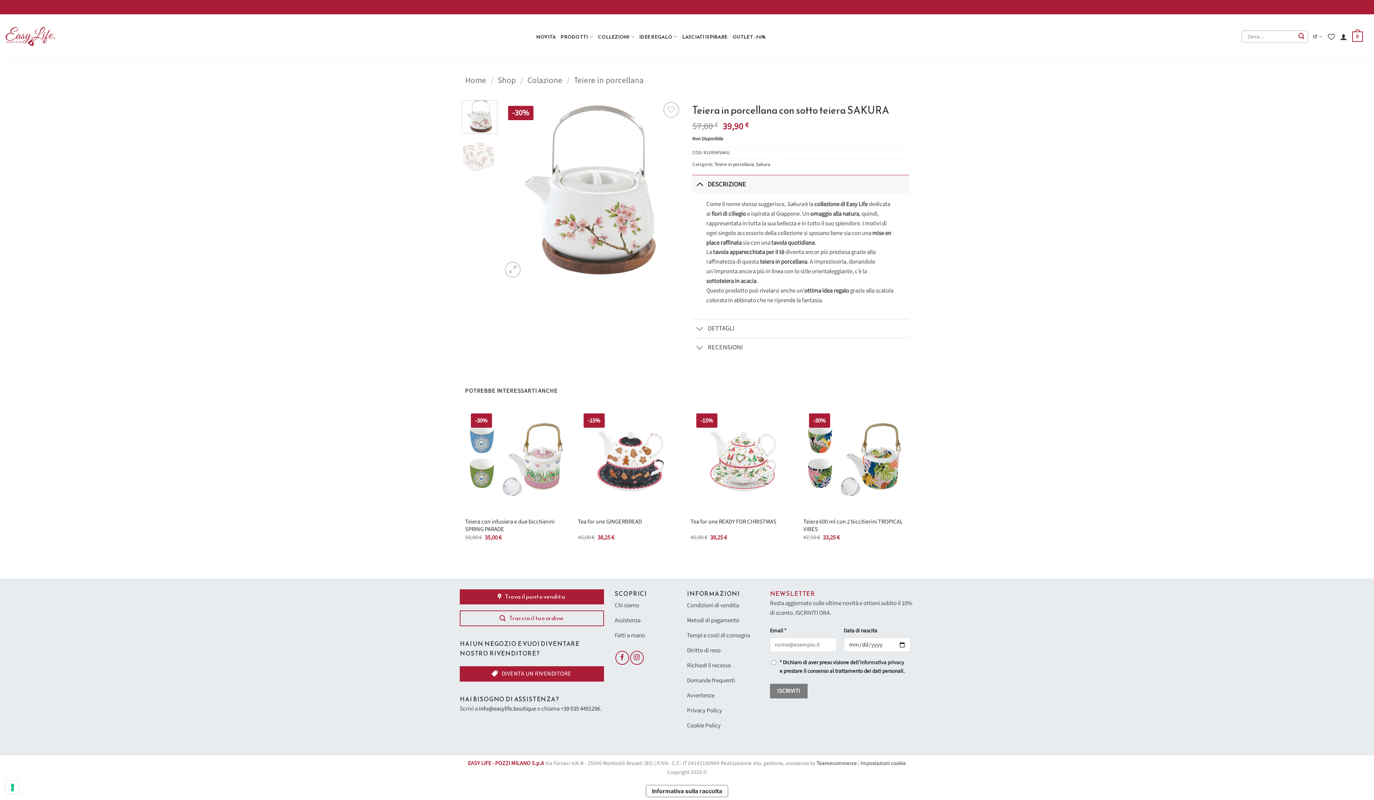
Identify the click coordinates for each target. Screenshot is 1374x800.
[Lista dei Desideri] (1331, 37)
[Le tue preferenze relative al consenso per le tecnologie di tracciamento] (12, 787)
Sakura (763, 164)
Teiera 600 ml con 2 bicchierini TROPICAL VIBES (853, 526)
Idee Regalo (655, 36)
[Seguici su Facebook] (622, 657)
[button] (1357, 36)
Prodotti (574, 36)
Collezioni (614, 36)
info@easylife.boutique (507, 709)
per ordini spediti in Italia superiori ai (1130, 7)
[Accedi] (1343, 37)
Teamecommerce (837, 763)
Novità (546, 36)
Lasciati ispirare (705, 36)
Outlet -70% (749, 36)
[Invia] (1302, 36)
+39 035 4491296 (580, 709)
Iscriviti (788, 691)
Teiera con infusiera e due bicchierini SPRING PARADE (510, 526)
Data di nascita (860, 630)
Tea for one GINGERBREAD (610, 522)
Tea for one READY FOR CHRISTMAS (733, 522)
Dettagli (721, 328)
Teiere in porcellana (609, 80)
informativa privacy (882, 662)
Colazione (544, 80)
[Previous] (514, 189)
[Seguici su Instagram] (637, 657)
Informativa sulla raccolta (687, 791)
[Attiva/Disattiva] (699, 184)
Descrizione (727, 184)
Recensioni (725, 347)
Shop (507, 80)
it (1315, 36)
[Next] (669, 189)
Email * (778, 630)
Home (475, 80)
